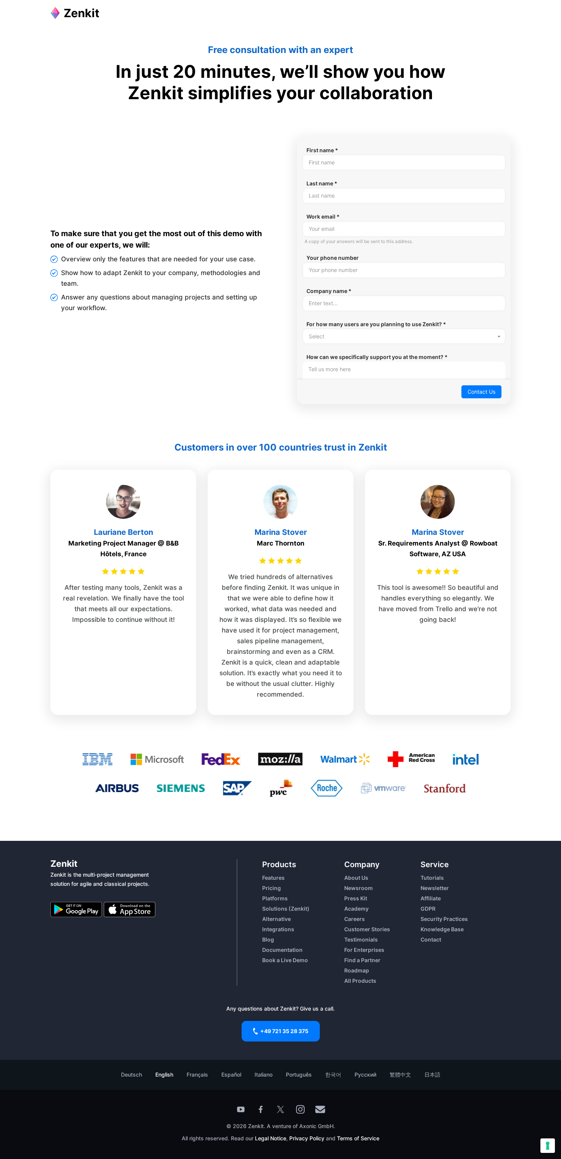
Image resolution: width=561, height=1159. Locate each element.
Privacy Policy (306, 1138)
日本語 (432, 1074)
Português (299, 1074)
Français (197, 1074)
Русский (365, 1074)
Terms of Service (358, 1138)
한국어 (333, 1074)
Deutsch (131, 1074)
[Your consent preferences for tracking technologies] (547, 1145)
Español (231, 1074)
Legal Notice (270, 1138)
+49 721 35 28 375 (284, 1031)
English (164, 1074)
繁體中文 (400, 1074)
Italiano (263, 1074)
